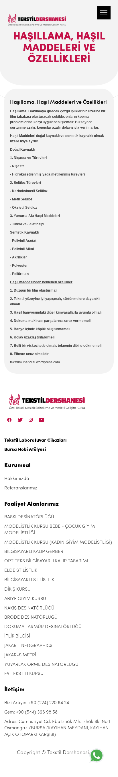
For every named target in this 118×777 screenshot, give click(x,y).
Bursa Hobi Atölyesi (25, 449)
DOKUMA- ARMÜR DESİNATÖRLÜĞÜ (43, 627)
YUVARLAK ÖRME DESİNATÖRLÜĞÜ (41, 664)
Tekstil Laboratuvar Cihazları (35, 440)
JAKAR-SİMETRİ (20, 655)
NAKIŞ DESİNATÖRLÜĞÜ (29, 608)
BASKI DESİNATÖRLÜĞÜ (29, 517)
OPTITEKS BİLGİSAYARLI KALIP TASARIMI (46, 561)
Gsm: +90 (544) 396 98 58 (31, 712)
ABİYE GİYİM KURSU (25, 599)
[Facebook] (9, 420)
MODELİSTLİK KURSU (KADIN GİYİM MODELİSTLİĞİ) (58, 542)
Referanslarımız (20, 488)
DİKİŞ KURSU (17, 589)
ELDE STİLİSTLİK (20, 570)
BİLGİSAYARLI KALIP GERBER (33, 551)
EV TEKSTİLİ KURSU (24, 674)
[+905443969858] (96, 755)
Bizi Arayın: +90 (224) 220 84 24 (36, 703)
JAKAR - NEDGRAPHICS (28, 645)
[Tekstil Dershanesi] (37, 14)
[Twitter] (20, 420)
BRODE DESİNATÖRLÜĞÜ (31, 617)
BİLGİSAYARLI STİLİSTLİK (29, 580)
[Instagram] (31, 420)
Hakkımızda (16, 479)
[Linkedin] (41, 420)
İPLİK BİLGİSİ (17, 636)
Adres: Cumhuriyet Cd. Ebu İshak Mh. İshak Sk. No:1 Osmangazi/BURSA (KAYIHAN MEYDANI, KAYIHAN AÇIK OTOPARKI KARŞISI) (57, 728)
